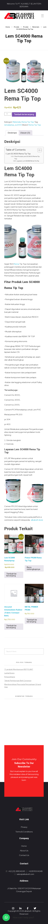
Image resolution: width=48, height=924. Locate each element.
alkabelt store (37, 520)
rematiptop (9, 125)
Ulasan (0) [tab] (25, 133)
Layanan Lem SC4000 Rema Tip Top (28, 161)
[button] (6, 917)
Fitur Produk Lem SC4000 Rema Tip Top (27, 157)
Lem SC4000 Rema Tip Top (19, 154)
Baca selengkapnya (33, 568)
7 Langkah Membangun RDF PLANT (18, 669)
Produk (16, 27)
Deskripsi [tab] (12, 133)
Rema (16, 264)
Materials (35, 27)
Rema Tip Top (28, 122)
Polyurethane (9, 677)
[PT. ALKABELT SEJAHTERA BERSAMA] (19, 16)
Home (8, 27)
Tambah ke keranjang (24, 114)
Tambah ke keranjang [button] (11, 574)
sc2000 (18, 125)
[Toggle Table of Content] (38, 150)
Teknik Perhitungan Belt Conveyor (17, 680)
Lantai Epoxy (9, 673)
